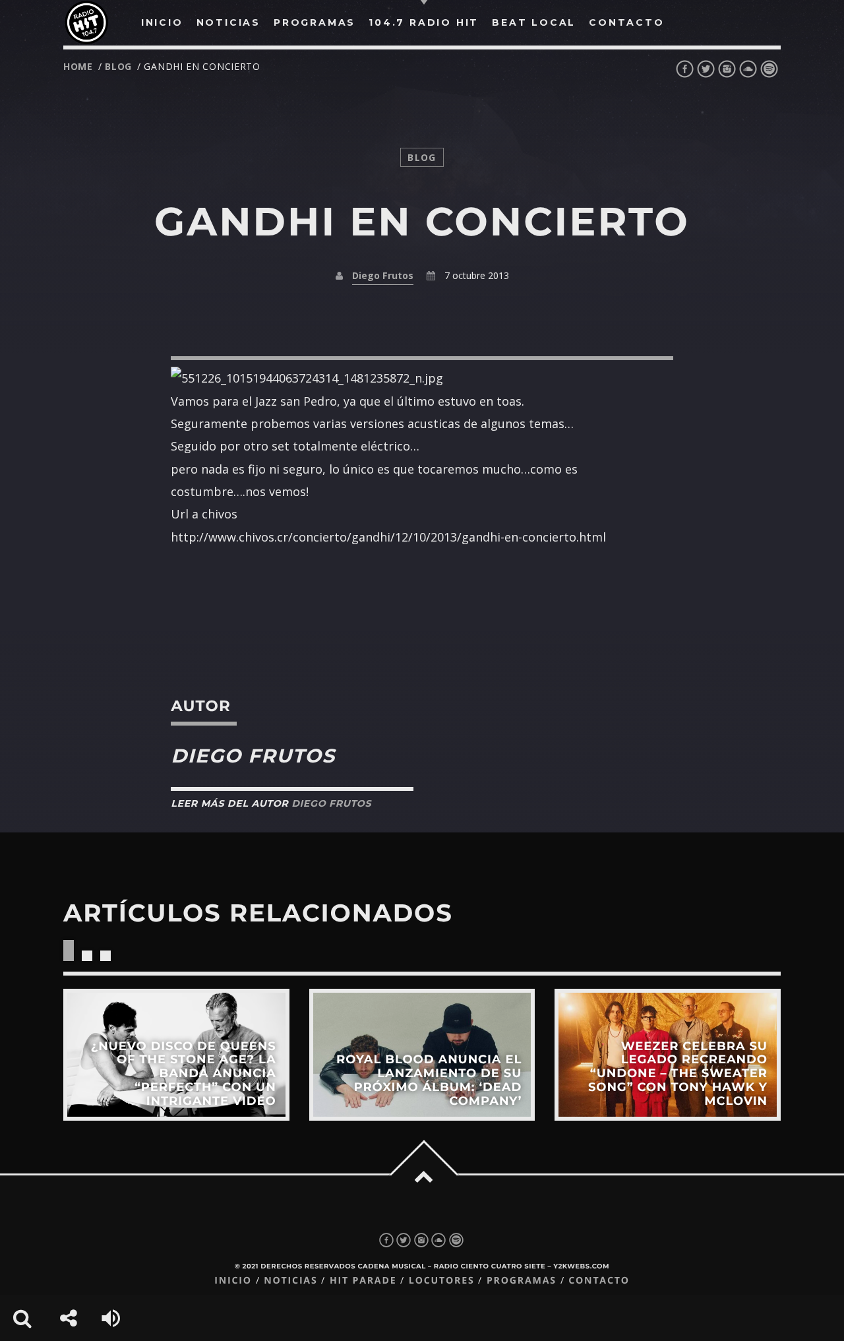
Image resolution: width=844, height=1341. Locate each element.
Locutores (442, 1280)
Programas (522, 1280)
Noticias (290, 1280)
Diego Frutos (382, 275)
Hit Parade (363, 1280)
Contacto (599, 1280)
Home (78, 66)
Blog (118, 66)
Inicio (233, 1280)
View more (176, 1055)
